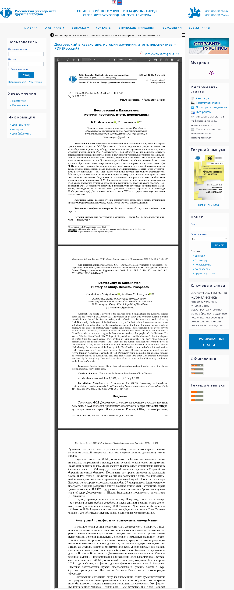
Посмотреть (19, 101)
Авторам (17, 129)
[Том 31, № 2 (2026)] (209, 199)
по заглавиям (203, 264)
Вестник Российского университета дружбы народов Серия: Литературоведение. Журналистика (117, 13)
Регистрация (35, 81)
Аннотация (202, 98)
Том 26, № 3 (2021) (81, 35)
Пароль (12, 59)
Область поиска (198, 234)
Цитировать (203, 112)
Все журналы (199, 27)
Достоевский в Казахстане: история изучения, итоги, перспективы (123, 35)
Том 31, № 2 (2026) (209, 205)
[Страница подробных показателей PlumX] (211, 73)
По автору (201, 260)
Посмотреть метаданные (211, 107)
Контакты (104, 27)
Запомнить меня (19, 69)
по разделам (202, 269)
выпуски (200, 255)
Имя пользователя (17, 49)
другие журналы (205, 273)
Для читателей (21, 124)
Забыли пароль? (17, 81)
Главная (31, 27)
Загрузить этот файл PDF (162, 54)
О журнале (53, 27)
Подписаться (20, 105)
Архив (68, 35)
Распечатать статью (208, 103)
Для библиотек (21, 133)
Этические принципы (136, 27)
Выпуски (78, 27)
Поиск (194, 224)
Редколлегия (171, 27)
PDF (158, 35)
